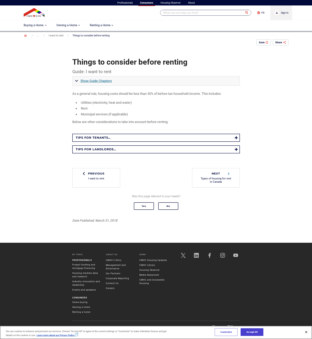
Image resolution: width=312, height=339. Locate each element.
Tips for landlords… (96, 149)
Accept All (251, 332)
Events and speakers (84, 290)
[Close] (306, 332)
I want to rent (56, 35)
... (38, 35)
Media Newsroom (149, 275)
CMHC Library (147, 265)
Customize (226, 332)
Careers (110, 288)
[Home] (25, 35)
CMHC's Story (113, 260)
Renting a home (81, 312)
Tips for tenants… (93, 137)
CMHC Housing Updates (153, 260)
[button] (247, 12)
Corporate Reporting (117, 278)
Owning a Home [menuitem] (66, 25)
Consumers (79, 297)
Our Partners (113, 273)
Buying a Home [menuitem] (33, 25)
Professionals (82, 260)
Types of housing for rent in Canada (216, 177)
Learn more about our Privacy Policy (56, 335)
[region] (156, 332)
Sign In (285, 12)
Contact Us (112, 283)
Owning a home (81, 307)
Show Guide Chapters (96, 81)
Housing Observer (149, 270)
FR (262, 12)
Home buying (80, 302)
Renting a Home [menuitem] (100, 25)
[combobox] (205, 12)
